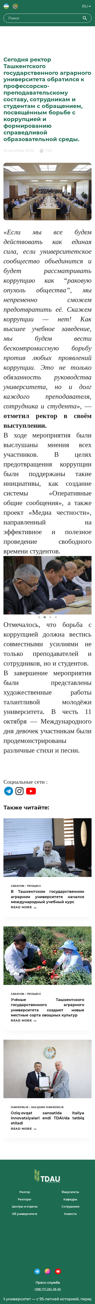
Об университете (24, 1214)
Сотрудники (70, 1206)
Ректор (24, 1192)
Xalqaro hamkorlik (47, 1107)
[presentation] (7, 589)
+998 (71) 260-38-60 (47, 1289)
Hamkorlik (20, 1107)
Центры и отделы (25, 1206)
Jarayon (17, 886)
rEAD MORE (23, 907)
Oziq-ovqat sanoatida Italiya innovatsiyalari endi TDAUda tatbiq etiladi (47, 1118)
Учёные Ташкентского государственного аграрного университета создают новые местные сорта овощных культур (47, 1007)
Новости (70, 1214)
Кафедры (70, 1199)
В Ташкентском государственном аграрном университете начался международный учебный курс (47, 896)
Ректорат (24, 1199)
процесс (34, 886)
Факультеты (70, 1192)
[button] (39, 617)
